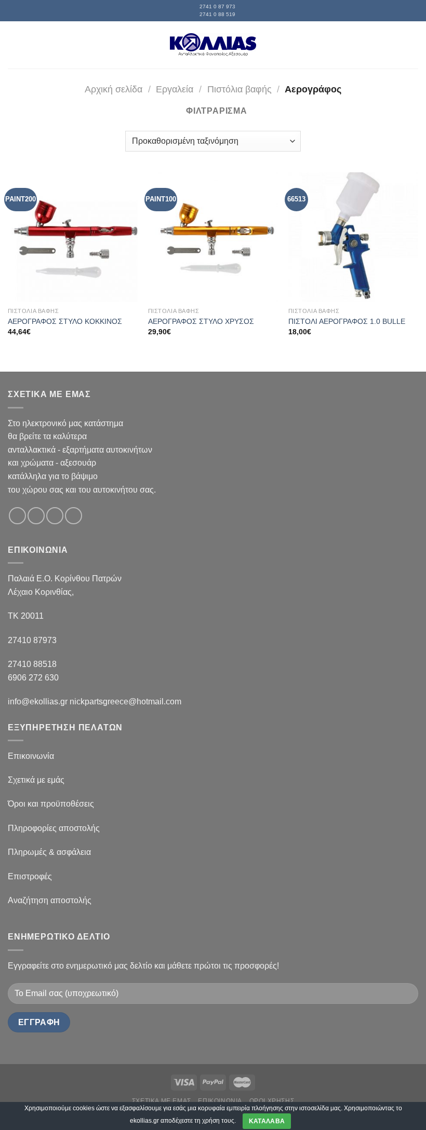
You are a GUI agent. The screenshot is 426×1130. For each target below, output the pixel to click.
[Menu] (14, 45)
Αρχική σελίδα (113, 89)
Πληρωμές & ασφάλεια (49, 852)
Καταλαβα (267, 1121)
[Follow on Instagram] (36, 515)
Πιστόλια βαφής (239, 89)
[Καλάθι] (413, 44)
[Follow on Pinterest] (73, 515)
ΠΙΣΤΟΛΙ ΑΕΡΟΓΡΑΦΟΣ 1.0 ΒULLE (346, 321)
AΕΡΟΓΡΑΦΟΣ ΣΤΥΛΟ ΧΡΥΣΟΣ (201, 321)
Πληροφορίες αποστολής (54, 828)
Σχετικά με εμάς (36, 779)
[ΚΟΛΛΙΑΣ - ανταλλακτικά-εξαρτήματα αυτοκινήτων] (213, 45)
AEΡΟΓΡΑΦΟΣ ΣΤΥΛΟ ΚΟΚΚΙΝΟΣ (65, 321)
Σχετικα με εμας (161, 1101)
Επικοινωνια (220, 1101)
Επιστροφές (30, 876)
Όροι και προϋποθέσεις (51, 803)
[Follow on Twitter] (54, 515)
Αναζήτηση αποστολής (49, 900)
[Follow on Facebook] (17, 515)
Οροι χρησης (272, 1101)
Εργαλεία (174, 89)
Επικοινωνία (31, 756)
